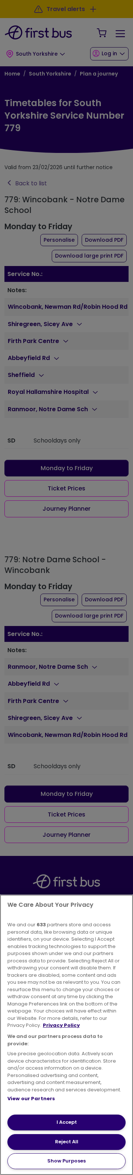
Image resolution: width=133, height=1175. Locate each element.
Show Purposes (66, 1160)
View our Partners (31, 1098)
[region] (66, 1035)
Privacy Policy (61, 1025)
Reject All (66, 1141)
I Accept (67, 1122)
